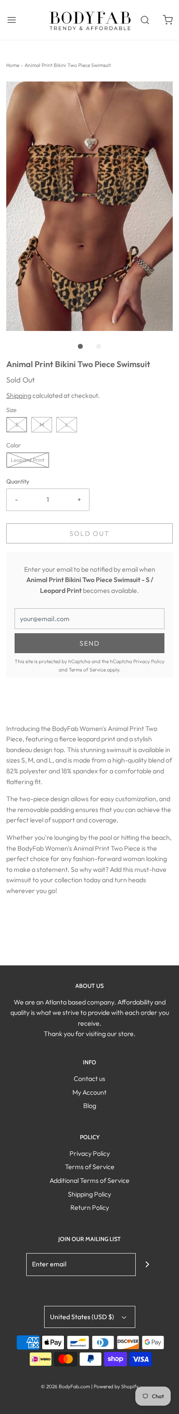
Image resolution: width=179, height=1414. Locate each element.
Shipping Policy (89, 1194)
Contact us (89, 1078)
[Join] (147, 1264)
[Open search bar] (144, 19)
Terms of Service (87, 669)
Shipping (18, 395)
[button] (89, 206)
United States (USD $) (82, 1317)
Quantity (17, 481)
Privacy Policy (148, 661)
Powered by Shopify (116, 1386)
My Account (89, 1092)
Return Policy (89, 1207)
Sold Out (89, 533)
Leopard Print (28, 460)
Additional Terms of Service (89, 1180)
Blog (89, 1105)
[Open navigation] (11, 19)
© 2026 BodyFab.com (65, 1386)
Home (12, 65)
